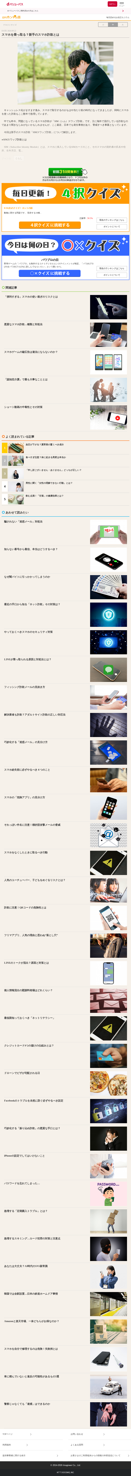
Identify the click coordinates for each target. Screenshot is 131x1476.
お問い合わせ (77, 1434)
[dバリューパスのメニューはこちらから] (121, 4)
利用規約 (7, 1445)
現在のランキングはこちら (111, 220)
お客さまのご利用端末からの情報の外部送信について (95, 1455)
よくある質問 (77, 1445)
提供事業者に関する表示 (14, 1455)
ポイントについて (112, 227)
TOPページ (8, 1434)
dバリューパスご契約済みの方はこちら (22, 11)
